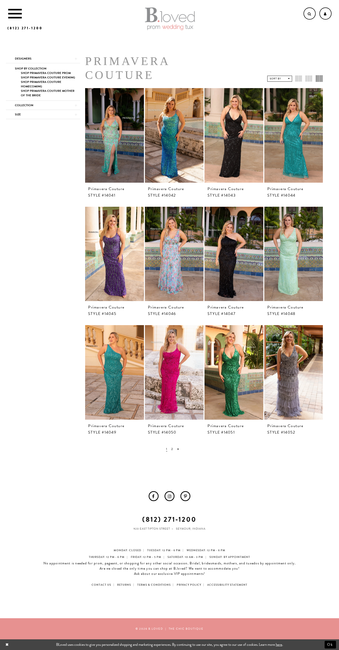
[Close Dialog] (7, 644)
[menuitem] (154, 496)
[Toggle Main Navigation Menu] (15, 13)
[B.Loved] (170, 18)
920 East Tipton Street (152, 529)
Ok (330, 644)
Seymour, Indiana (190, 529)
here (279, 644)
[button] (43, 58)
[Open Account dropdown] (325, 13)
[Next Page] (178, 449)
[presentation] (114, 135)
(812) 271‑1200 (169, 519)
